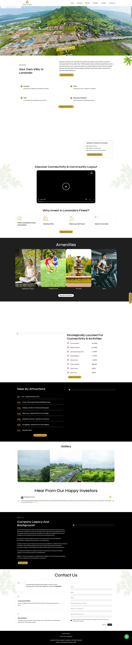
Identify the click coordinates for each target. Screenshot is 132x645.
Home (72, 3)
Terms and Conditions (66, 636)
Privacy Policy (66, 633)
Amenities (95, 3)
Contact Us (112, 3)
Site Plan (87, 3)
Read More (35, 502)
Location (103, 3)
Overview (79, 3)
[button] (2, 31)
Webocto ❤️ (72, 642)
